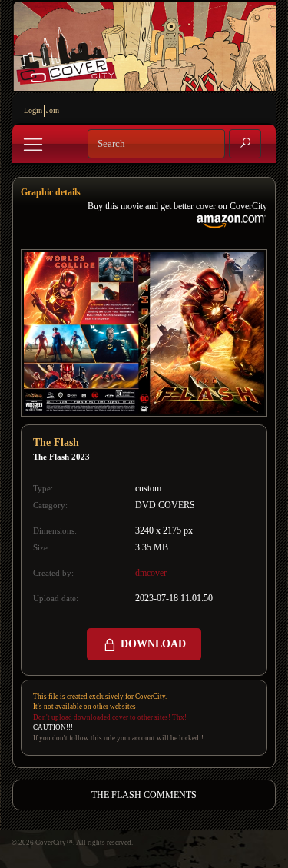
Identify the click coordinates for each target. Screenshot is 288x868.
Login (33, 110)
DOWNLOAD (152, 644)
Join (52, 110)
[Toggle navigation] (33, 144)
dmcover (151, 572)
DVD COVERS (165, 505)
